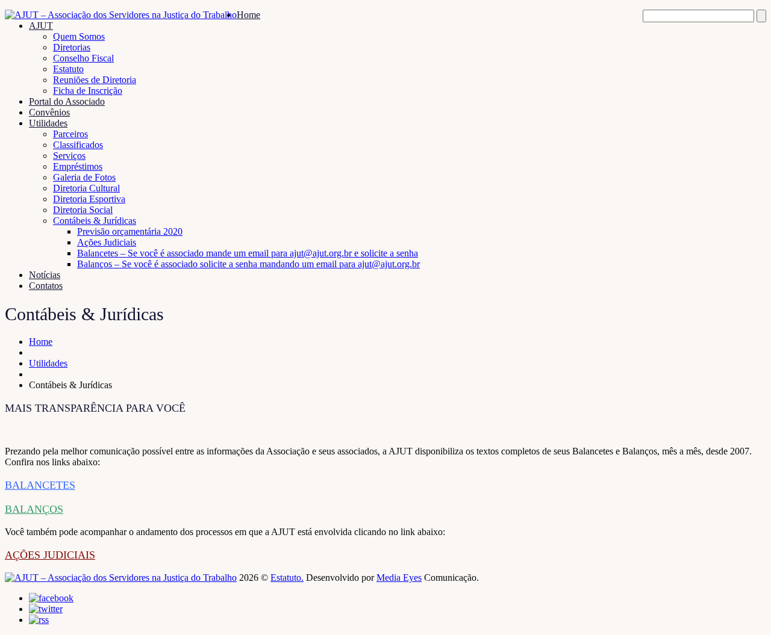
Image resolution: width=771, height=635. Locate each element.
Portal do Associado (67, 101)
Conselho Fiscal (83, 58)
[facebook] (51, 598)
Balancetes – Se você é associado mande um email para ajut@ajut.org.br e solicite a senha (247, 253)
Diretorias (71, 47)
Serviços (69, 155)
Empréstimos (77, 166)
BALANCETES (40, 485)
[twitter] (46, 609)
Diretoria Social (83, 210)
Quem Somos (79, 36)
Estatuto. (287, 577)
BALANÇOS (34, 509)
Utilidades (48, 123)
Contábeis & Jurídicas (94, 220)
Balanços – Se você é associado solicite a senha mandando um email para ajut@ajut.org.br (248, 264)
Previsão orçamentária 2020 (130, 231)
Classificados (78, 145)
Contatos (46, 285)
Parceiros (70, 134)
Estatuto (68, 69)
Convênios (49, 112)
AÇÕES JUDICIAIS (50, 555)
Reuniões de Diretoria (94, 80)
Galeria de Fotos (84, 177)
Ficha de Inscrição (87, 90)
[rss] (39, 620)
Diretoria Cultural (86, 188)
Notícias (44, 275)
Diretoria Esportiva (89, 199)
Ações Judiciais (106, 242)
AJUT (41, 25)
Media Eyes (399, 577)
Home (248, 15)
